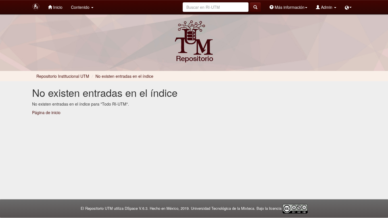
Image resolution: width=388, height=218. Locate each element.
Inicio (57, 7)
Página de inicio (46, 112)
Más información (289, 7)
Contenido (81, 7)
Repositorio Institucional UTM (62, 76)
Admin (326, 7)
